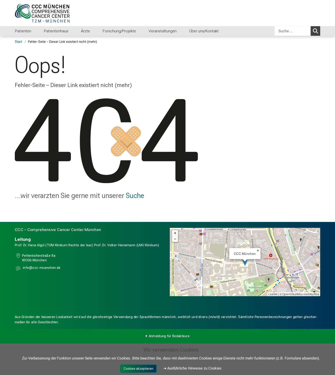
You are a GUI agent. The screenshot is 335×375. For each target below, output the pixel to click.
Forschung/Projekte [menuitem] (119, 31)
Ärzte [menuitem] (85, 31)
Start (18, 42)
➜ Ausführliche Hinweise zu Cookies (192, 368)
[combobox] (297, 31)
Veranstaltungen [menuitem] (163, 31)
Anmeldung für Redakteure (169, 336)
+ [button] (175, 233)
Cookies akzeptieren (138, 368)
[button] (41, 268)
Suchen (315, 31)
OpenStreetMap (292, 294)
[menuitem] (35, 31)
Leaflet (272, 294)
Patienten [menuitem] (23, 31)
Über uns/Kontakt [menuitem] (204, 31)
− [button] (175, 238)
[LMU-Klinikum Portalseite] (42, 13)
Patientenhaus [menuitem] (56, 31)
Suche (135, 195)
